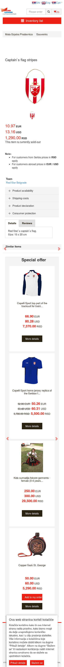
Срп (58, 2)
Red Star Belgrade (16, 182)
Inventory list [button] (34, 20)
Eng (48, 2)
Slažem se (37, 662)
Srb (38, 2)
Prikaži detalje (17, 662)
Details (12, 223)
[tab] (32, 190)
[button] (3, 247)
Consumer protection (24, 213)
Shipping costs (20, 198)
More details (32, 338)
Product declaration (23, 205)
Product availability (22, 190)
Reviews (27, 223)
